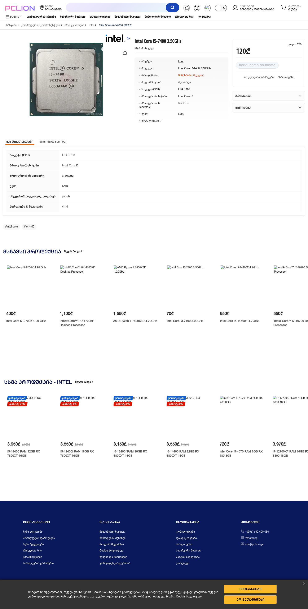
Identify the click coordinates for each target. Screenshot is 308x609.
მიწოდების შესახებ (158, 16)
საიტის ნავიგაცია (188, 557)
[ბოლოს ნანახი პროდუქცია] (197, 8)
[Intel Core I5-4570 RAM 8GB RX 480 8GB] (241, 417)
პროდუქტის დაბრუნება (39, 538)
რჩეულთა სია (184, 16)
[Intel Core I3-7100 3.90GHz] (188, 286)
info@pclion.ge (254, 544)
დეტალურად (150, 121)
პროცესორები (74, 25)
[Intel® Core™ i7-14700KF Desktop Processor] (81, 286)
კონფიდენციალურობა (115, 563)
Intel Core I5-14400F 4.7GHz (239, 321)
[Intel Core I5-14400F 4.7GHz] (242, 286)
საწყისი (11, 25)
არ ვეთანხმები (250, 599)
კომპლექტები (185, 531)
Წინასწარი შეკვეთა (257, 65)
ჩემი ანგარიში (33, 531)
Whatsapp (251, 538)
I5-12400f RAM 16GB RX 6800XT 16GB (130, 454)
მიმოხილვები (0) (53, 141)
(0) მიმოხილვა (144, 48)
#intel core (11, 226)
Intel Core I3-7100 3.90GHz (185, 321)
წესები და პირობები (113, 557)
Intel (91, 25)
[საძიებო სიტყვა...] (172, 7)
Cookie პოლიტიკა (111, 550)
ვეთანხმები (250, 589)
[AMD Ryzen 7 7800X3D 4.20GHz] (135, 286)
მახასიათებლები (19, 141)
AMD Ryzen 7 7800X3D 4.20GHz (135, 321)
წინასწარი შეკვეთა (128, 16)
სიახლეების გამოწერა (38, 563)
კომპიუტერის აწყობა (41, 16)
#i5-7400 (29, 226)
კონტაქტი (204, 16)
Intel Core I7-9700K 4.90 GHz (26, 321)
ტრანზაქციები (32, 557)
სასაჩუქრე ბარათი (72, 16)
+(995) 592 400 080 (257, 531)
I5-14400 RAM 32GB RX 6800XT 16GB (183, 454)
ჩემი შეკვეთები (33, 544)
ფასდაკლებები (100, 16)
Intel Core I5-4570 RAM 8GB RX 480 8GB (241, 454)
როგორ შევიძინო (112, 544)
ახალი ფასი (286, 77)
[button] (66, 79)
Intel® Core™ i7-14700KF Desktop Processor (77, 323)
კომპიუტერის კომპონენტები (40, 25)
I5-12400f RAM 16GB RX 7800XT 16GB (77, 454)
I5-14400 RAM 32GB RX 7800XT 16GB (23, 454)
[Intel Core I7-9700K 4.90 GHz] (28, 286)
